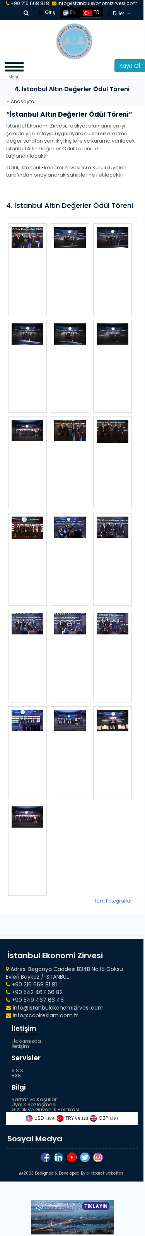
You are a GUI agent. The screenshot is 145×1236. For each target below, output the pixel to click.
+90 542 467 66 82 (36, 992)
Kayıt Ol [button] (129, 66)
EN (72, 12)
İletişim (20, 1046)
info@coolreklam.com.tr (44, 1015)
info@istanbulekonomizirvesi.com (97, 3)
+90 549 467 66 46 (37, 1000)
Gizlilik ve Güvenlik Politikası (45, 1109)
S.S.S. (18, 1070)
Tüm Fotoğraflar (113, 901)
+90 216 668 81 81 (30, 3)
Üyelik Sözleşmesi (34, 1104)
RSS (16, 1075)
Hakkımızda (26, 1041)
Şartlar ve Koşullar (34, 1099)
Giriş (49, 12)
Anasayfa (22, 101)
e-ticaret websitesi (106, 1173)
